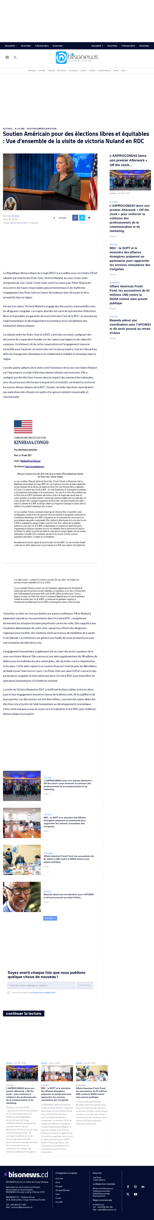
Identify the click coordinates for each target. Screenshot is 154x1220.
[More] (89, 218)
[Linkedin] (143, 1187)
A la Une (20, 129)
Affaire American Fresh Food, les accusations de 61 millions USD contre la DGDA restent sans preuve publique (69, 859)
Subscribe (84, 985)
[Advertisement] (77, 21)
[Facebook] (75, 218)
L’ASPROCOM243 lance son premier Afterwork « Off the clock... (128, 160)
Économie (48, 853)
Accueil (8, 129)
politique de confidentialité (43, 992)
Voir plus (49, 918)
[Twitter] (82, 218)
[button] (15, 57)
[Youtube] (135, 1194)
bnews (15, 216)
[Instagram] (135, 1187)
